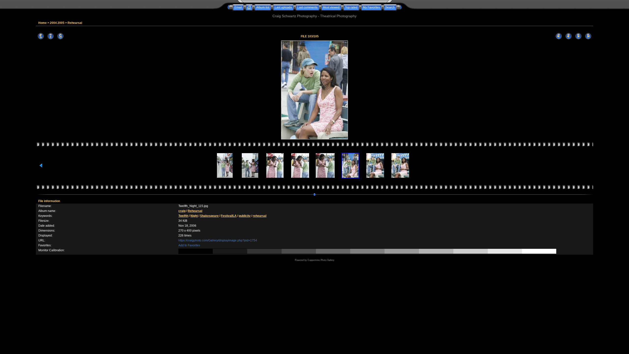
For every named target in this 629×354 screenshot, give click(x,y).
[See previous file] (568, 36)
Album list (262, 7)
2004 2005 (57, 23)
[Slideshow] (60, 36)
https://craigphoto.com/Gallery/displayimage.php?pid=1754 (217, 240)
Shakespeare (209, 216)
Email (238, 7)
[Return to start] (559, 36)
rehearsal (259, 216)
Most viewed (331, 7)
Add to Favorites (189, 245)
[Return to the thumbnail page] (41, 36)
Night (194, 216)
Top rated (351, 7)
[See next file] (578, 36)
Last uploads (283, 7)
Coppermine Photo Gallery (321, 260)
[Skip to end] (588, 36)
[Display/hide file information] (51, 36)
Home (42, 23)
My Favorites (371, 7)
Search (390, 7)
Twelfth (183, 216)
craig (182, 211)
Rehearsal (75, 23)
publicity (245, 216)
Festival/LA (229, 216)
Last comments (307, 7)
